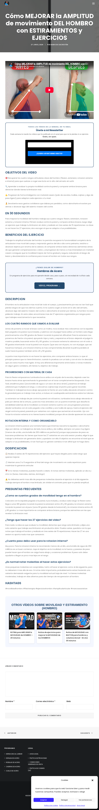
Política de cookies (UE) (36, 769)
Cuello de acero (12, 771)
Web (68, 701)
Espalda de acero (12, 758)
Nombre (9, 701)
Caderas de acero (13, 767)
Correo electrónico (45, 701)
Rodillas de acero (13, 762)
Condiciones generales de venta (35, 763)
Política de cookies (51, 805)
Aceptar (43, 800)
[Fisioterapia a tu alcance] (6, 3)
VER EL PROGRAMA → (49, 286)
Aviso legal (81, 805)
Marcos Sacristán (59, 45)
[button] (92, 780)
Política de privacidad (67, 805)
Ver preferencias (85, 800)
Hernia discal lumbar (14, 754)
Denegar (64, 800)
